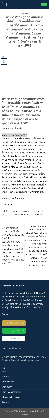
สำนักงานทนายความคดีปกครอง (17, 293)
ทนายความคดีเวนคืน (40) (14, 135)
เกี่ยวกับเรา (7, 387)
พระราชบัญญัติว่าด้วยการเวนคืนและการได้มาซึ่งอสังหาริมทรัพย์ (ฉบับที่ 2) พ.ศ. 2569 (24, 358)
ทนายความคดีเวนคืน (12, 128)
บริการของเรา (8, 381)
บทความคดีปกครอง (11, 392)
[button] (4, 4)
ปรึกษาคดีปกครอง (18, 307)
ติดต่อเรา (6, 402)
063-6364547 (38, 307)
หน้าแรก (6, 376)
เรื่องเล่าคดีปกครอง (11, 397)
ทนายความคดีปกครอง (13, 198)
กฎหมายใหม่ (24, 14)
